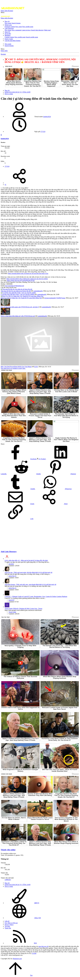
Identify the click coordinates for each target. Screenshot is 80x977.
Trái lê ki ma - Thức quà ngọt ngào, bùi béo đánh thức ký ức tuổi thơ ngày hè (28, 572)
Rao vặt (7, 21)
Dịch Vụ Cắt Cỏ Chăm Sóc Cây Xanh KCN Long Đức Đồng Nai (21, 298)
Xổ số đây (8, 33)
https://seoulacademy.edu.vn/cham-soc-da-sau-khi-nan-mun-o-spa (28, 273)
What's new (8, 25)
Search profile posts (32, 37)
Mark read (47, 30)
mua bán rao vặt (43, 946)
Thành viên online (8, 850)
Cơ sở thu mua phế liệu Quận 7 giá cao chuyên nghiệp (17, 294)
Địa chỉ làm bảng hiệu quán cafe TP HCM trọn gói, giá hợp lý (20, 307)
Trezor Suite (12, 612)
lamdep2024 (47, 116)
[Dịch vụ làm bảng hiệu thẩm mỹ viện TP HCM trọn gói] (5, 314)
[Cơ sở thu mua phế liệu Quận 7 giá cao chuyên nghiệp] (18, 293)
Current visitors (9, 37)
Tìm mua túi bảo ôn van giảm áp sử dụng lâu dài (16, 291)
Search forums (16, 23)
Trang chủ (8, 928)
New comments (16, 30)
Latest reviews (26, 30)
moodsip (11, 564)
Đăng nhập (4, 51)
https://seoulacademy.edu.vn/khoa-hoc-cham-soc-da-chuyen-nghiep (27, 279)
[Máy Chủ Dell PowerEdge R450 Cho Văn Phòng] (40, 365)
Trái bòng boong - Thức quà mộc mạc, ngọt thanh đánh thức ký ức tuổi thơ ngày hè (30, 584)
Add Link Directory (9, 552)
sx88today (8, 879)
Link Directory (9, 28)
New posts (8, 23)
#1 (5, 184)
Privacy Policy (9, 924)
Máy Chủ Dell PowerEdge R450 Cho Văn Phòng (16, 366)
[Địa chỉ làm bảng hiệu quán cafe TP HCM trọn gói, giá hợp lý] (5, 305)
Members (7, 35)
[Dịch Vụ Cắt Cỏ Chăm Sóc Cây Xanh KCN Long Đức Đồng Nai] (22, 296)
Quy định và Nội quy (11, 923)
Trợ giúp (7, 926)
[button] (2, 12)
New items (8, 30)
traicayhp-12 (12, 576)
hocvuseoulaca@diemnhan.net (14, 286)
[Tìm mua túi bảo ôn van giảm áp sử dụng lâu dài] (16, 289)
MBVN (36, 903)
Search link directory (37, 30)
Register (3, 54)
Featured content (10, 26)
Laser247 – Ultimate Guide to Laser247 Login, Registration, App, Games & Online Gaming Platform (36, 596)
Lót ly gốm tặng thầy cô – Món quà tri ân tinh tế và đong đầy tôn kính (26, 560)
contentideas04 (38, 291)
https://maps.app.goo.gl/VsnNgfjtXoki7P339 (20, 280)
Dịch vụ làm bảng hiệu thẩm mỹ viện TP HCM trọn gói (18, 316)
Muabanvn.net (17, 958)
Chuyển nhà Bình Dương (12, 40)
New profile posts (27, 26)
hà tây (36, 366)
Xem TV (7, 32)
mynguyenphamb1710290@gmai (54, 298)
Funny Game (9, 39)
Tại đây (34, 953)
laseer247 (11, 600)
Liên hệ (7, 921)
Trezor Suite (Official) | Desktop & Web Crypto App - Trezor (23, 608)
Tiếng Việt (37, 918)
